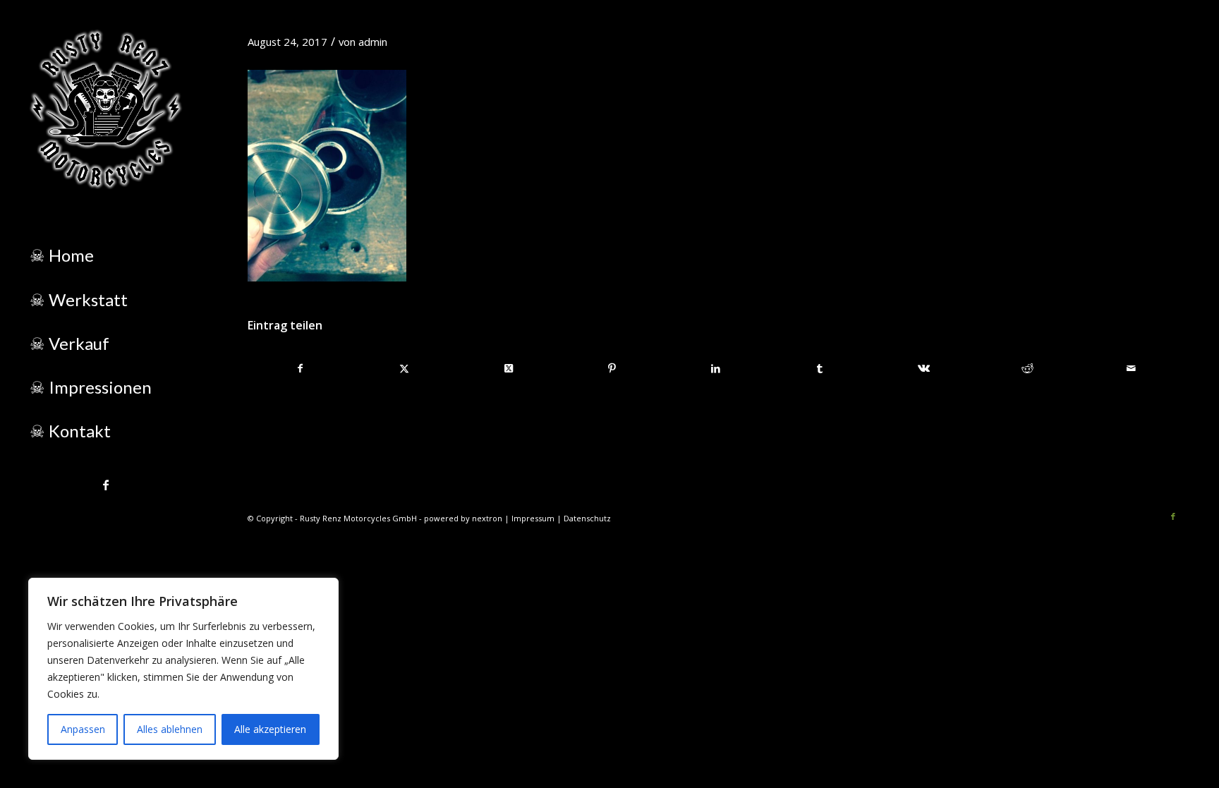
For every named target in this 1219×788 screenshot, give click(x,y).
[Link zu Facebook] (106, 484)
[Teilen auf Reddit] (1027, 368)
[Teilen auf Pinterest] (612, 368)
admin (372, 42)
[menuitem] (106, 255)
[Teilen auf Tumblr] (819, 368)
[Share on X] (507, 368)
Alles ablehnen (169, 729)
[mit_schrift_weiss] (105, 109)
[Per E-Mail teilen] (1131, 368)
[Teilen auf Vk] (923, 368)
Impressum (532, 518)
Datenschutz (587, 518)
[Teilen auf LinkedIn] (716, 368)
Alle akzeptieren (270, 729)
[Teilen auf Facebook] (300, 368)
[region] (183, 669)
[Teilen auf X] (404, 368)
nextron (487, 518)
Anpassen (83, 729)
